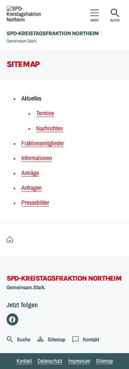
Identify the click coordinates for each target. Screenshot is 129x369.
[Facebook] (13, 319)
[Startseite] (12, 239)
